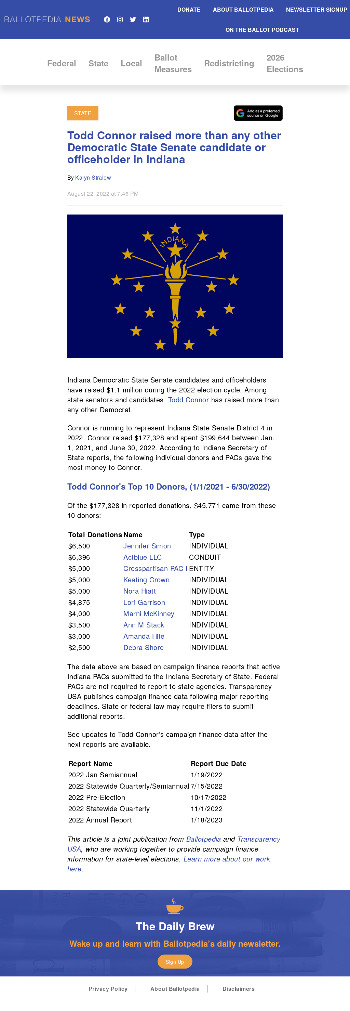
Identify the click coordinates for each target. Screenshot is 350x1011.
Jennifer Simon (147, 545)
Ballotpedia (203, 839)
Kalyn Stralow (93, 177)
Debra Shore (143, 647)
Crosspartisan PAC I (155, 568)
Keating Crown (146, 579)
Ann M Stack (143, 625)
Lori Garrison (144, 602)
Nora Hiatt (139, 591)
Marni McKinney (149, 613)
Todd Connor (188, 399)
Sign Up (175, 961)
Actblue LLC (142, 557)
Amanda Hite (143, 636)
